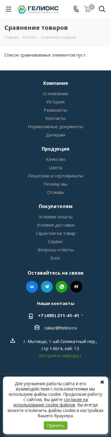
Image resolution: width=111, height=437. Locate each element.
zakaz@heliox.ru (60, 328)
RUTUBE (76, 287)
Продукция (56, 149)
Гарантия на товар (55, 233)
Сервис (55, 241)
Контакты (55, 118)
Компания (55, 83)
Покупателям (56, 206)
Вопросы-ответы (56, 250)
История (55, 102)
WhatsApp (61, 287)
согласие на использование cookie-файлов (51, 402)
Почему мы (55, 184)
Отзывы (55, 192)
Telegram (47, 287)
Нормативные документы (55, 126)
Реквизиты (55, 110)
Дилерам (55, 135)
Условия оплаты (56, 217)
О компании (55, 93)
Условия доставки (56, 225)
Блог (55, 258)
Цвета (55, 167)
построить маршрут (60, 355)
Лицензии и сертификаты (55, 176)
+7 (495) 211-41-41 (58, 315)
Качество (55, 159)
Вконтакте (32, 287)
